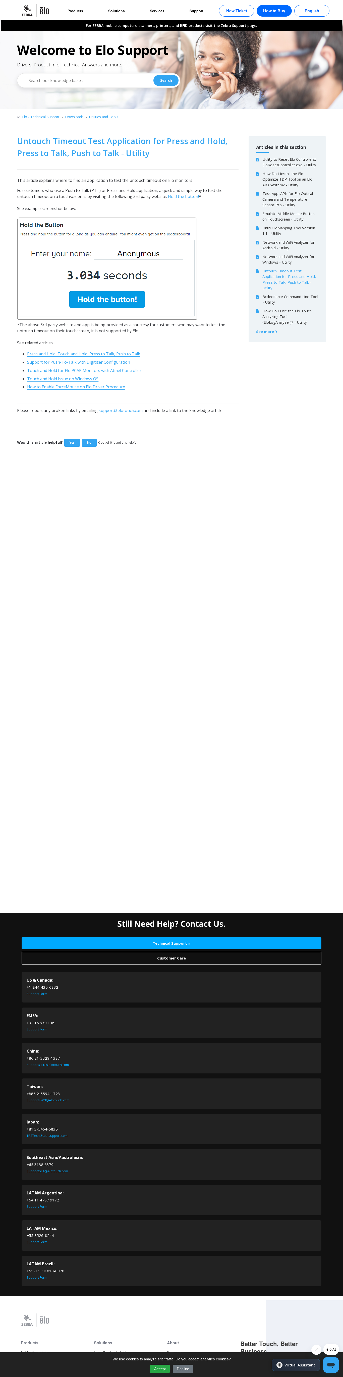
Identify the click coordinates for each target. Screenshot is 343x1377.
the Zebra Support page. (235, 25)
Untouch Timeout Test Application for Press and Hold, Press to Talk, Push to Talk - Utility (289, 279)
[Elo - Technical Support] (37, 11)
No (89, 442)
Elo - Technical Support (41, 116)
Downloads (74, 116)
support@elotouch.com (121, 410)
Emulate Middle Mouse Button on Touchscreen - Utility (288, 216)
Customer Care (171, 958)
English (312, 11)
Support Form (37, 993)
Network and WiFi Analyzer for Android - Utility (288, 245)
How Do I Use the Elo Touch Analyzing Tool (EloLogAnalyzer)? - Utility (287, 316)
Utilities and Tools (103, 116)
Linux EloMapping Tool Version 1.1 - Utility (288, 230)
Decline (183, 1369)
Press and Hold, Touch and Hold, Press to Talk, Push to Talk (83, 354)
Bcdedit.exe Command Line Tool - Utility (290, 299)
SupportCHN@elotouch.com (48, 1064)
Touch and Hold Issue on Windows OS (62, 379)
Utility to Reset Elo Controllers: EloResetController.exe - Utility (289, 162)
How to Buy (274, 11)
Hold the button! (183, 196)
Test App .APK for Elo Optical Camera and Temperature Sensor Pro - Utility (287, 199)
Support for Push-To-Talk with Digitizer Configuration (78, 362)
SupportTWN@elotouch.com (48, 1100)
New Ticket (236, 11)
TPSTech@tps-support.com (47, 1135)
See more (265, 331)
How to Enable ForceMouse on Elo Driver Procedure (76, 387)
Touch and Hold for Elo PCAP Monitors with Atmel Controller (84, 370)
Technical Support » (171, 943)
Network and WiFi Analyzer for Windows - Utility (288, 259)
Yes (72, 442)
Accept (160, 1369)
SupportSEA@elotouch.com (47, 1171)
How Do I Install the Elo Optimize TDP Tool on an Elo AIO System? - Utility (287, 179)
